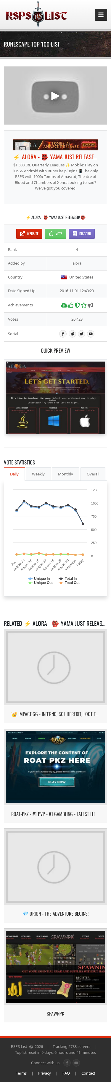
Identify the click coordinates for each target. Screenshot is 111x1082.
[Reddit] (72, 334)
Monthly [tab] (65, 474)
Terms (21, 1073)
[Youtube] (90, 334)
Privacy (44, 1073)
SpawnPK (55, 1013)
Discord (85, 233)
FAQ (66, 1073)
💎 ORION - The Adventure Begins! (55, 913)
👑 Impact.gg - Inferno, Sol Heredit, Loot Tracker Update (55, 714)
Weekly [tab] (38, 474)
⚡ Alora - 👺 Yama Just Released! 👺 (60, 156)
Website (32, 233)
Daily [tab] (14, 474)
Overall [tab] (93, 474)
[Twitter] (81, 334)
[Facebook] (63, 334)
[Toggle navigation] (101, 15)
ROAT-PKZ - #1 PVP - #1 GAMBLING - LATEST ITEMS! (55, 814)
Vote (59, 233)
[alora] (55, 144)
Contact (88, 1073)
